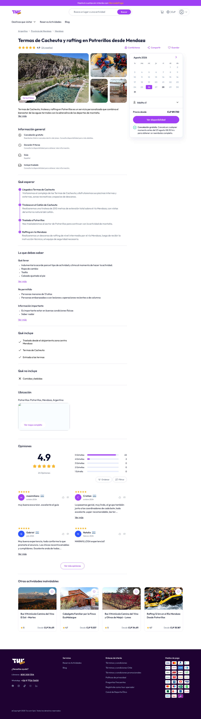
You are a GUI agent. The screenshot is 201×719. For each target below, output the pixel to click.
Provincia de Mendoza (41, 31)
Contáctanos (134, 47)
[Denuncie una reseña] (67, 497)
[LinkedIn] (36, 686)
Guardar (175, 47)
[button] (44, 417)
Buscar (124, 12)
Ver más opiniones (72, 566)
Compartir (156, 47)
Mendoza (59, 31)
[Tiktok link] (24, 686)
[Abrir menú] (183, 12)
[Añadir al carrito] (162, 12)
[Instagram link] (19, 686)
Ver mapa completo (33, 425)
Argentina (23, 31)
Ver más (22, 116)
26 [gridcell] (149, 87)
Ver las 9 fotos (28, 98)
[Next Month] (176, 57)
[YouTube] (30, 686)
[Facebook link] (13, 686)
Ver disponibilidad (156, 119)
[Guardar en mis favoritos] (63, 497)
